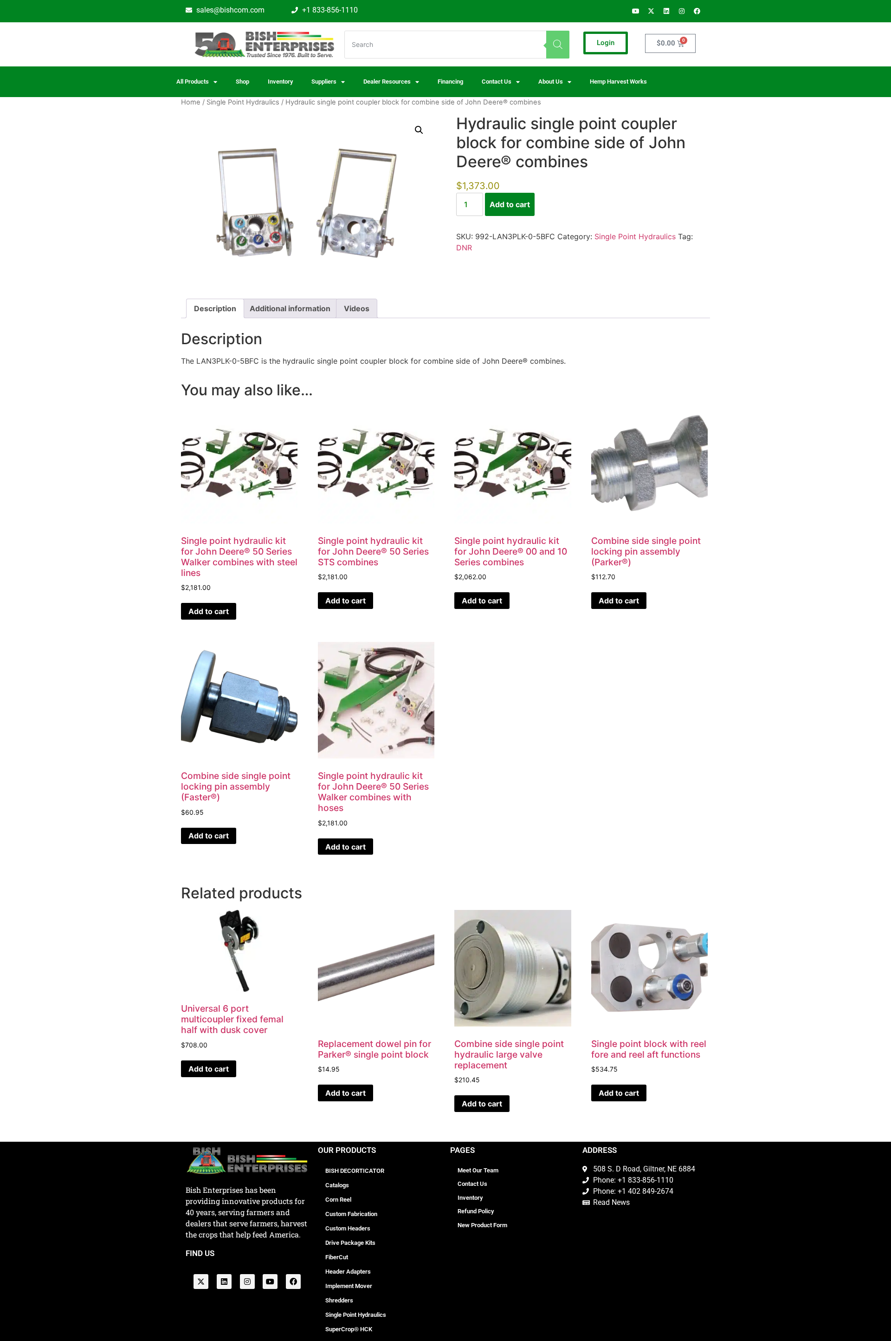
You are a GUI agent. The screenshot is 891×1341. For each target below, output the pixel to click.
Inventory (280, 81)
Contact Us (472, 1183)
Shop (242, 81)
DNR (464, 247)
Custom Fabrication (351, 1213)
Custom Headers (347, 1228)
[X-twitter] (651, 11)
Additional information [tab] (290, 308)
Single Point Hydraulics (243, 102)
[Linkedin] (666, 11)
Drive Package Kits (350, 1242)
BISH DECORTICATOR (354, 1170)
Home (190, 102)
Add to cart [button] (208, 611)
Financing (450, 81)
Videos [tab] (356, 308)
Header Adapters (348, 1271)
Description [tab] (215, 308)
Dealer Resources (387, 81)
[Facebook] (697, 11)
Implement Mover (348, 1285)
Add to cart (510, 204)
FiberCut (336, 1257)
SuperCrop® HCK (348, 1329)
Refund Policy (476, 1211)
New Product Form (482, 1225)
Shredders (339, 1300)
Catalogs (337, 1185)
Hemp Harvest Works (618, 81)
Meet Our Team (478, 1170)
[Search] (557, 45)
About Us (550, 81)
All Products (192, 81)
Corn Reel (338, 1199)
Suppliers (323, 81)
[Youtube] (635, 11)
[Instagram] (681, 11)
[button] (419, 130)
